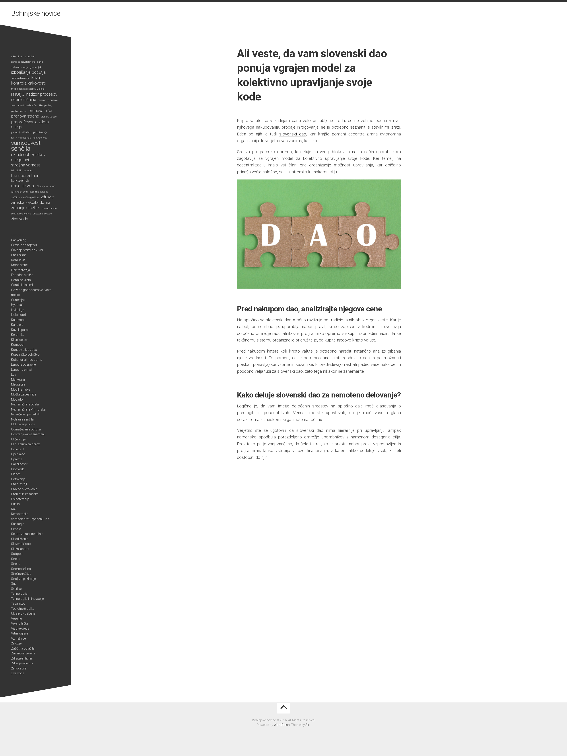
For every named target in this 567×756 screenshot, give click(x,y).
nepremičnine (23, 99)
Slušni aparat (20, 549)
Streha (15, 559)
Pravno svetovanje (24, 489)
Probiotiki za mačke (24, 494)
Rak (13, 509)
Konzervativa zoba (24, 349)
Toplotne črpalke (22, 608)
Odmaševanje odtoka (26, 429)
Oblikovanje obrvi (23, 424)
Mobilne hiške (20, 389)
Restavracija (19, 514)
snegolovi (20, 159)
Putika (15, 504)
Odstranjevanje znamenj (28, 434)
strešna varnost (25, 165)
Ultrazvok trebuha (23, 613)
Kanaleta (17, 324)
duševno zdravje (19, 67)
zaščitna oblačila (38, 191)
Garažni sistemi (22, 285)
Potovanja (18, 479)
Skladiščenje (19, 539)
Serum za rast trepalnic (27, 534)
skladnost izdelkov (28, 154)
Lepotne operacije (23, 364)
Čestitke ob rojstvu (24, 245)
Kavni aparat (20, 330)
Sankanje (17, 524)
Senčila (16, 529)
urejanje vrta (22, 185)
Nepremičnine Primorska (28, 409)
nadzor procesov (41, 94)
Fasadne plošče (22, 275)
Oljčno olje (18, 439)
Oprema (16, 459)
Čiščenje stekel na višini (27, 250)
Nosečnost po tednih (25, 414)
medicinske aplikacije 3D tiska (28, 88)
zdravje (47, 197)
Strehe (15, 563)
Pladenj (16, 474)
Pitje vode (17, 469)
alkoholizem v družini (23, 56)
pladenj (48, 105)
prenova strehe (25, 116)
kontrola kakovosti (28, 83)
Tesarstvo (18, 603)
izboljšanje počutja (28, 72)
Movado (17, 399)
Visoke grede (20, 628)
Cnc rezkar (18, 255)
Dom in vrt (18, 260)
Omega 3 (17, 449)
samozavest (26, 143)
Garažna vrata (21, 280)
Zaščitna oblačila (23, 648)
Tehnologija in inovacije (27, 598)
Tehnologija (19, 593)
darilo (40, 61)
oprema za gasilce (48, 100)
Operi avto (18, 454)
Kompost (17, 344)
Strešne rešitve (21, 573)
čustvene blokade (42, 213)
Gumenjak (18, 300)
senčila (20, 148)
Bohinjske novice (35, 13)
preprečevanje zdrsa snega (30, 124)
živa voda (19, 218)
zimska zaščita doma (30, 202)
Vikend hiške (19, 623)
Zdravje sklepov (22, 663)
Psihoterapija (20, 499)
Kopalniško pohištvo (25, 354)
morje (17, 93)
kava (35, 77)
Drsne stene (19, 265)
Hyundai (17, 305)
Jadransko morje (20, 78)
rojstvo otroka (40, 137)
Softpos (17, 553)
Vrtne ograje (19, 633)
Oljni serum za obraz (25, 444)
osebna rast (17, 105)
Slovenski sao (21, 544)
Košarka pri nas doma (26, 359)
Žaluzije (16, 643)
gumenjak (35, 67)
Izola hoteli (18, 314)
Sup (14, 583)
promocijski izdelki (21, 132)
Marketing (18, 379)
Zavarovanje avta (23, 653)
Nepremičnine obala (25, 404)
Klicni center (19, 339)
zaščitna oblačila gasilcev (25, 197)
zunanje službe (25, 207)
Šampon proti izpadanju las (30, 519)
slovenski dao (292, 134)
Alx (307, 725)
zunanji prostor (49, 208)
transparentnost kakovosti (26, 178)
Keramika (17, 334)
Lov (13, 374)
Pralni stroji (19, 484)
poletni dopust (19, 111)
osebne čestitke (34, 105)
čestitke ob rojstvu (21, 213)
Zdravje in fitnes (22, 658)
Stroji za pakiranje (23, 578)
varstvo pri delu (19, 191)
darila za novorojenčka (23, 61)
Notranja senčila (22, 419)
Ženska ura (19, 668)
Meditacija (18, 384)
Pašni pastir (19, 464)
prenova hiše (40, 110)
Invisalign (17, 310)
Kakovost (18, 320)
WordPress (282, 725)
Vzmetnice (18, 638)
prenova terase (48, 116)
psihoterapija (40, 132)
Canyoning (18, 240)
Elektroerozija (20, 270)
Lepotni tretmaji (21, 369)
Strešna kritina (21, 569)
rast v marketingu (21, 137)
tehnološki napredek (22, 170)
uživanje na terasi (45, 186)
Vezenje (16, 618)
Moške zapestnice (23, 394)
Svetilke (16, 588)
